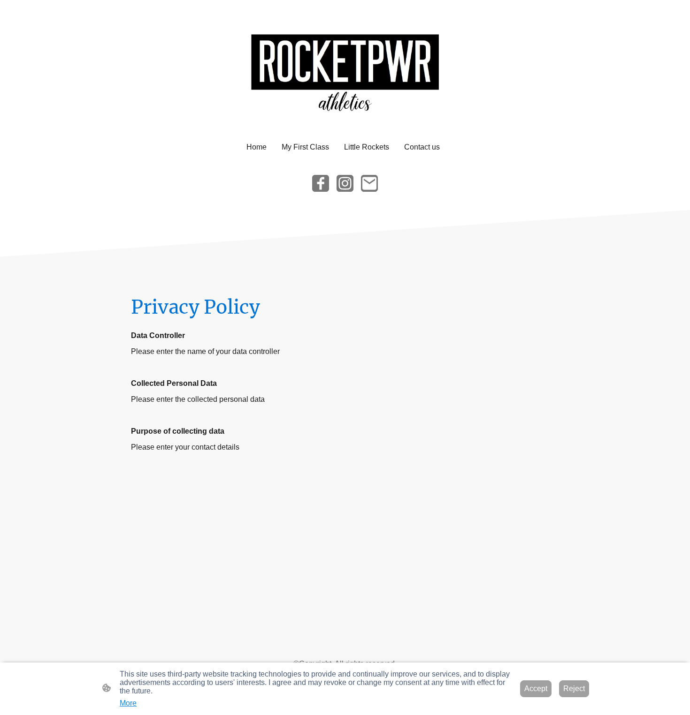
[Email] (369, 183)
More (128, 703)
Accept (535, 688)
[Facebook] (320, 183)
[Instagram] (345, 183)
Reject (574, 688)
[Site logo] (344, 69)
